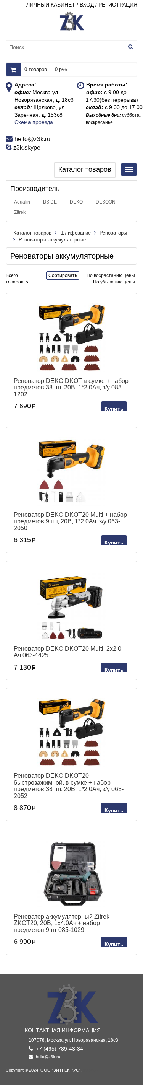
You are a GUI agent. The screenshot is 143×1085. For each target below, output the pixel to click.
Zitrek (20, 212)
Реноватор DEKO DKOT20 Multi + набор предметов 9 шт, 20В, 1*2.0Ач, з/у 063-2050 (70, 521)
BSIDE (50, 202)
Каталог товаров (33, 233)
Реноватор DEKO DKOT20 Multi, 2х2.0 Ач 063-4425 (67, 652)
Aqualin (22, 202)
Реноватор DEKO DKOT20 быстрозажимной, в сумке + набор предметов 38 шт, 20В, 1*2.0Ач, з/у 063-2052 (69, 785)
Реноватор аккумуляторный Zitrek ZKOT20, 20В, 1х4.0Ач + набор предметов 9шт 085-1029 (61, 923)
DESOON (106, 202)
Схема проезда (33, 122)
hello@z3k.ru (48, 1056)
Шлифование (75, 233)
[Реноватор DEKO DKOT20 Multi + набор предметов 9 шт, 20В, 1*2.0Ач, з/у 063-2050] (71, 471)
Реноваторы (113, 233)
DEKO (76, 202)
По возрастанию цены (111, 275)
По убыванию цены (114, 282)
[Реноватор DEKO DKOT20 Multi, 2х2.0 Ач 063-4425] (71, 605)
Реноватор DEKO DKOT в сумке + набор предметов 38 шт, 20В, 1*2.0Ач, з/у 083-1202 (71, 388)
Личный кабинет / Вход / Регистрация (81, 5)
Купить (114, 409)
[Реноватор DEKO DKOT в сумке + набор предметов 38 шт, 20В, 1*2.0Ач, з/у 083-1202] (71, 337)
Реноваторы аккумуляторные (52, 240)
